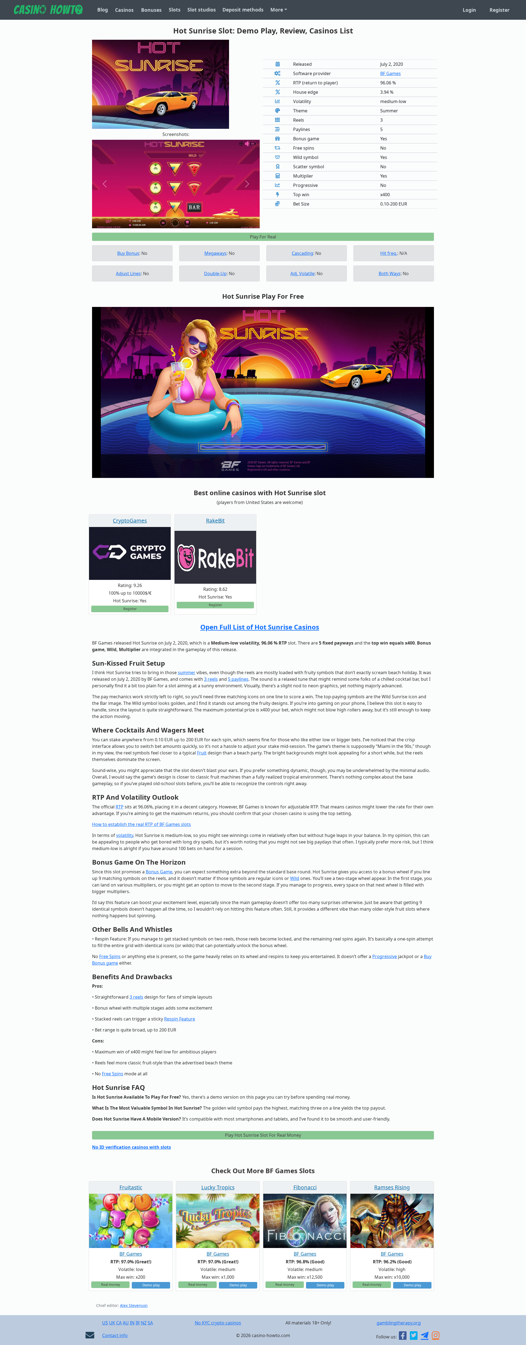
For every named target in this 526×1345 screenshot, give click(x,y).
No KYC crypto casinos (218, 1323)
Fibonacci (305, 1187)
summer (186, 672)
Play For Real (263, 237)
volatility (124, 835)
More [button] (276, 9)
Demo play (151, 1285)
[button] (104, 184)
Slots (175, 9)
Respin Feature (179, 1019)
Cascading (302, 253)
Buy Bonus (128, 253)
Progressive (384, 956)
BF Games (390, 73)
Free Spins (110, 956)
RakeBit (215, 520)
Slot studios (201, 9)
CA (119, 1323)
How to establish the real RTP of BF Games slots (141, 824)
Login (469, 10)
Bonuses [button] (151, 10)
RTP (120, 807)
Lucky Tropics (218, 1187)
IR (138, 1323)
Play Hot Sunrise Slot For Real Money (263, 1135)
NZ (144, 1323)
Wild (294, 878)
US (105, 1323)
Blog (102, 9)
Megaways (215, 253)
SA (150, 1323)
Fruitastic (130, 1187)
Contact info (115, 1335)
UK (112, 1323)
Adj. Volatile (302, 273)
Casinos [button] (124, 10)
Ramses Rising (392, 1187)
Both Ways (390, 273)
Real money (110, 1284)
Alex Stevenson (134, 1305)
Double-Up (215, 273)
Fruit (202, 753)
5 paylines (238, 679)
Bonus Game (159, 872)
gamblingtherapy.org (399, 1323)
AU (126, 1323)
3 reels (211, 679)
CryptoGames (130, 520)
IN (132, 1323)
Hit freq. (388, 253)
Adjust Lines (128, 273)
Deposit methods (243, 9)
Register (500, 10)
